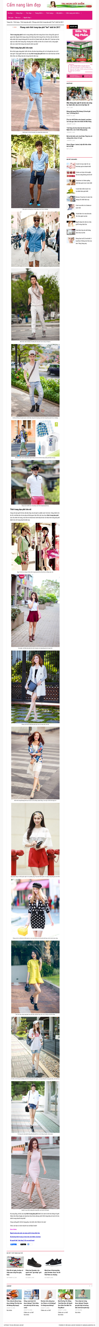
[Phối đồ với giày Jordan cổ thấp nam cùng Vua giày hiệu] (15, 1263)
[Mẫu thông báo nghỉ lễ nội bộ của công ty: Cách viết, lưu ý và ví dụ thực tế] (79, 94)
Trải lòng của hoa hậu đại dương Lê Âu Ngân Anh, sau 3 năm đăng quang (78, 129)
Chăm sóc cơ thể (28, 1312)
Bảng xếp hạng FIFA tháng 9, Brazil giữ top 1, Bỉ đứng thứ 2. (78, 112)
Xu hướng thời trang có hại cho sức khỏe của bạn (25, 1237)
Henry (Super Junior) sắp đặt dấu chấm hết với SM (79, 145)
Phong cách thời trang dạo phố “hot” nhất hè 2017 (40, 27)
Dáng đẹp (19, 13)
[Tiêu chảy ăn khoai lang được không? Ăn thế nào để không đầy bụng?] (14, 1294)
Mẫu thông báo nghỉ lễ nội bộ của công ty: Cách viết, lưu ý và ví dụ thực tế (79, 104)
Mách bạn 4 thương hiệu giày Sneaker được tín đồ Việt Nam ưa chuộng (52, 1272)
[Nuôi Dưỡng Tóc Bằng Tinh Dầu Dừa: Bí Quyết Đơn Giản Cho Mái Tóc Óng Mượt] (65, 1294)
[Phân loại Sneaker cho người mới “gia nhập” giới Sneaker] (34, 1263)
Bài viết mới (73, 26)
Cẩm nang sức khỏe (73, 13)
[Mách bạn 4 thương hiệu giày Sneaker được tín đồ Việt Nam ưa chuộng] (53, 1263)
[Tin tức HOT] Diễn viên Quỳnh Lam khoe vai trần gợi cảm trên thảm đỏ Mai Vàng (79, 120)
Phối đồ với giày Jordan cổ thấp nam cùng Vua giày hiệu (15, 1272)
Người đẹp (27, 17)
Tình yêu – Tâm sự (14, 17)
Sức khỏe (9, 1310)
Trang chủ (9, 22)
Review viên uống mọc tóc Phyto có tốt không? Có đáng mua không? (48, 1303)
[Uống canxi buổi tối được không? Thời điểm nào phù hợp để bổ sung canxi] (31, 1294)
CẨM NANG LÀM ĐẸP (70, 1325)
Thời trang (50, 13)
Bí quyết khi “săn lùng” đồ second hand (22, 1240)
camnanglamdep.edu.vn (88, 1325)
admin (15, 27)
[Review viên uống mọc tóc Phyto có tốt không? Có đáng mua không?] (48, 1294)
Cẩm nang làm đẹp (24, 5)
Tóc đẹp (29, 13)
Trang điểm (39, 13)
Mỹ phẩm (59, 13)
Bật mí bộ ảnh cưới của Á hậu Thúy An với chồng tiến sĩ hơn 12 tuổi (79, 137)
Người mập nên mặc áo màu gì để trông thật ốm (25, 1233)
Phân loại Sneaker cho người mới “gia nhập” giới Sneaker (33, 1272)
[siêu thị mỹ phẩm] (81, 53)
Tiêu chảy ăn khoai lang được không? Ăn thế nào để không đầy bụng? (14, 1303)
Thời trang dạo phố (25, 22)
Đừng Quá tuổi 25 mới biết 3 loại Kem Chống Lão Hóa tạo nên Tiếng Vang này (84, 241)
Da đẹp (10, 13)
